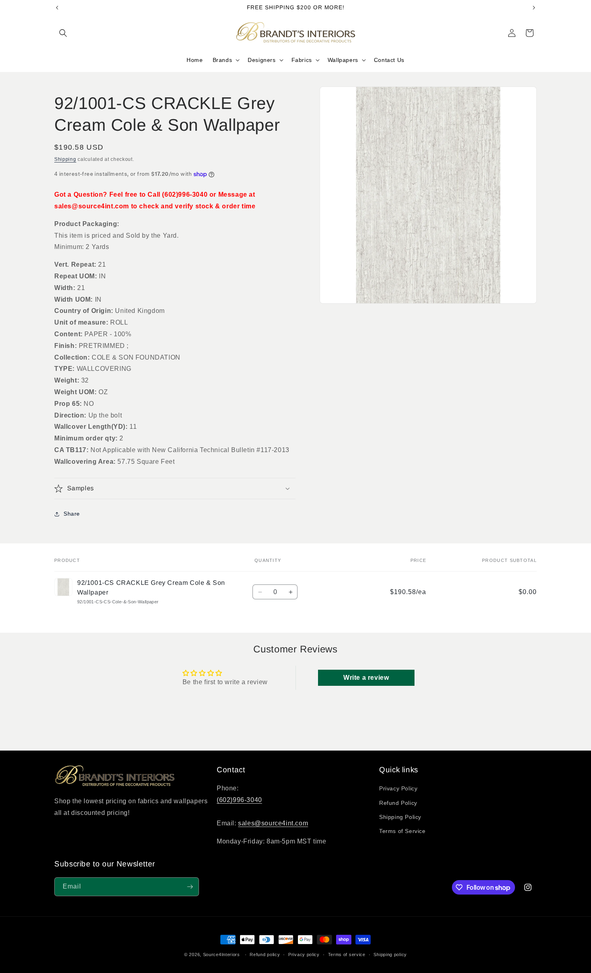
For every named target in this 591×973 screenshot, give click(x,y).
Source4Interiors (221, 954)
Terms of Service (402, 831)
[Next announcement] (534, 7)
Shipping (65, 159)
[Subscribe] (190, 886)
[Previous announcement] (57, 7)
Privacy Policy (398, 788)
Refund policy (265, 954)
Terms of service (346, 954)
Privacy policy (304, 954)
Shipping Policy (400, 817)
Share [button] (72, 513)
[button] (63, 33)
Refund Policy (398, 803)
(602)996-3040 (239, 799)
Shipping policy (390, 954)
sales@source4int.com (273, 823)
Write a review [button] (366, 677)
